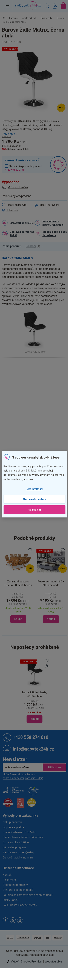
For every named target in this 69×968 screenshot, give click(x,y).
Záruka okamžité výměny (18, 852)
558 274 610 (30, 737)
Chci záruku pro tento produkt (23, 168)
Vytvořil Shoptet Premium (26, 961)
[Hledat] (46, 6)
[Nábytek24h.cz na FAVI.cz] (8, 804)
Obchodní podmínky (15, 885)
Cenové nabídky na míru (18, 857)
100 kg (38, 431)
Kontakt (7, 874)
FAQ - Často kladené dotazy (20, 905)
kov (36, 416)
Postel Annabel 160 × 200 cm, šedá (45, 583)
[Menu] (7, 5)
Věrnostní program (14, 847)
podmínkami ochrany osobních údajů (23, 778)
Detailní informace (34, 134)
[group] (45, 585)
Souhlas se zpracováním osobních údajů (28, 895)
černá (37, 409)
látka (44, 424)
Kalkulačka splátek (18, 149)
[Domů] (5, 18)
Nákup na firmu (12, 822)
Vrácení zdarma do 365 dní (19, 832)
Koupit (34, 719)
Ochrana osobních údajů (18, 889)
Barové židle (41, 373)
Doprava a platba (13, 827)
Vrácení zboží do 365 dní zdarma (54, 233)
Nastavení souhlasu (34, 499)
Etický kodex (10, 900)
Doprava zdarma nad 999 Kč (22, 233)
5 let (36, 438)
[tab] (14, 246)
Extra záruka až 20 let (22, 223)
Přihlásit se (54, 767)
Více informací (35, 488)
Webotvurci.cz (53, 961)
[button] (45, 607)
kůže (37, 424)
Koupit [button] (13, 619)
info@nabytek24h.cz (33, 748)
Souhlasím (34, 509)
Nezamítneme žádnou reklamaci (53, 223)
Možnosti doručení (18, 187)
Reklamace (9, 880)
